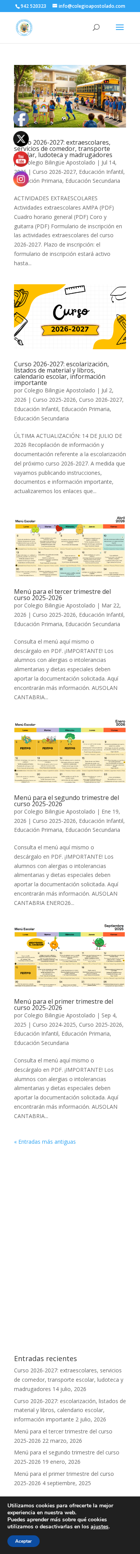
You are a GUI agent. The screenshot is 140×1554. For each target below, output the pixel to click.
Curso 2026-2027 (54, 171)
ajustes (99, 1526)
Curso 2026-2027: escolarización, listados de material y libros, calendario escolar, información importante (61, 373)
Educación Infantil (101, 171)
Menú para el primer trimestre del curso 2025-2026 (63, 1004)
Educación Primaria (38, 180)
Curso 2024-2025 (54, 1024)
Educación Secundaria (92, 180)
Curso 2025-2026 (54, 399)
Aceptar (23, 1541)
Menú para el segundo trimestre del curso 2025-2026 (66, 800)
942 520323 (33, 6)
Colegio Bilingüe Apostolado (59, 162)
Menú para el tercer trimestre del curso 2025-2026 (62, 594)
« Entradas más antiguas (45, 1141)
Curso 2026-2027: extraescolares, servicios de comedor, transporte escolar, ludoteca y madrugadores (63, 148)
